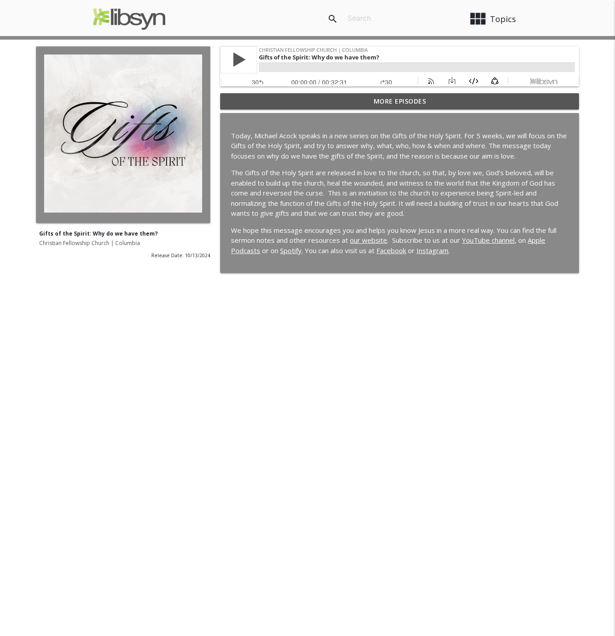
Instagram (432, 250)
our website (368, 240)
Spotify (291, 250)
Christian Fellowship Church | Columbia (89, 243)
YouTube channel (488, 240)
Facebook (391, 250)
